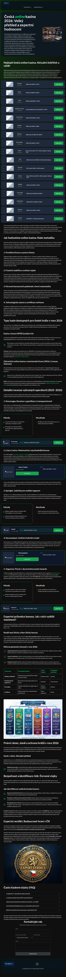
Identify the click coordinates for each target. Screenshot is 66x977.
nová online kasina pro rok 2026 (21, 454)
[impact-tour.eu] (6, 3)
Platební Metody (38, 7)
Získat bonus (59, 84)
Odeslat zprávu (33, 953)
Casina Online (27, 7)
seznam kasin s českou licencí (21, 356)
